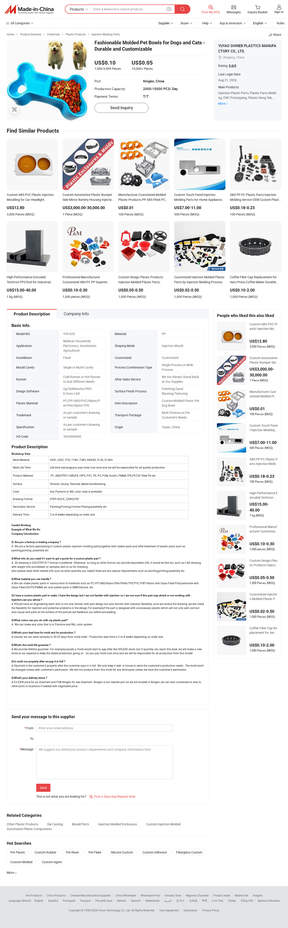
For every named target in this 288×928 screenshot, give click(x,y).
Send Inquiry (121, 107)
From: (29, 728)
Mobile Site (241, 895)
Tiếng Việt (247, 900)
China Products (56, 895)
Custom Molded (21, 862)
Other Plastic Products (22, 824)
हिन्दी (204, 900)
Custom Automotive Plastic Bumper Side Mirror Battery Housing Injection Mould (263, 360)
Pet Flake (94, 852)
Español (53, 900)
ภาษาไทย (217, 900)
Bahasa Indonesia (269, 900)
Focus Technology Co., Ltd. (114, 910)
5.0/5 (232, 66)
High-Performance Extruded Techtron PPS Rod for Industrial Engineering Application (264, 495)
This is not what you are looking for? (61, 796)
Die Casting (55, 824)
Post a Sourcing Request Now (112, 796)
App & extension (231, 23)
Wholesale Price (150, 895)
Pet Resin (72, 852)
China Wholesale (125, 895)
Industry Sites (173, 895)
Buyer (185, 23)
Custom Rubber (45, 852)
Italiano (121, 900)
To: (32, 738)
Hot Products (34, 895)
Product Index (221, 895)
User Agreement (169, 910)
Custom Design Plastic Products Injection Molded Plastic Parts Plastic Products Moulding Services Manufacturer (263, 562)
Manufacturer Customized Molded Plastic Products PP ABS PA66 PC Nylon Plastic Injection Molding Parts (264, 393)
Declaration (191, 910)
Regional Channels (197, 895)
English (38, 900)
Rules (280, 23)
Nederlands (153, 900)
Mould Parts (80, 824)
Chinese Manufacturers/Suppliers (90, 895)
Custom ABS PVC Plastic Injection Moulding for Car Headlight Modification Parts (263, 326)
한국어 (180, 900)
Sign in (279, 12)
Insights (258, 895)
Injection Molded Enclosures (117, 824)
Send (43, 787)
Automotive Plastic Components (29, 829)
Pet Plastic (17, 852)
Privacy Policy (210, 910)
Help (205, 23)
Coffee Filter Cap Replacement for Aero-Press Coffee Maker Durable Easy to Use (263, 630)
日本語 (193, 900)
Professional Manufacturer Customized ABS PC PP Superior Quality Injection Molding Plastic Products (263, 529)
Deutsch (136, 900)
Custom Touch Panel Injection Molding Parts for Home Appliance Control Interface (264, 427)
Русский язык (103, 900)
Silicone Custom (122, 852)
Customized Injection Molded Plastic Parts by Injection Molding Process (264, 596)
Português (69, 900)
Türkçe (232, 900)
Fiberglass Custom (189, 852)
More (221, 103)
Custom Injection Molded (163, 824)
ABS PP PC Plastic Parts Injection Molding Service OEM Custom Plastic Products (264, 461)
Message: (26, 749)
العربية (168, 900)
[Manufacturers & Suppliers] (29, 9)
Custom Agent (52, 862)
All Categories (20, 23)
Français (85, 900)
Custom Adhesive (154, 852)
